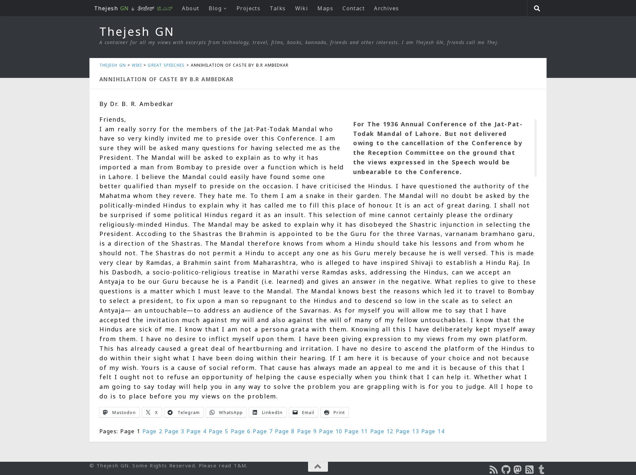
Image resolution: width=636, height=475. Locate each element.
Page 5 (219, 431)
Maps (325, 8)
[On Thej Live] (542, 469)
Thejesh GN (136, 31)
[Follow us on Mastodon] (518, 469)
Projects (249, 8)
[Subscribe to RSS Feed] (530, 469)
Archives (386, 8)
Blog (215, 8)
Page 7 (263, 431)
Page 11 (356, 431)
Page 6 (241, 431)
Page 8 (285, 431)
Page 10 (330, 431)
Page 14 (433, 431)
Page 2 (152, 431)
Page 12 (382, 431)
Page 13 (407, 431)
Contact (354, 8)
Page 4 (196, 431)
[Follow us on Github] (506, 469)
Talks (278, 8)
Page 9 (307, 431)
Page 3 (175, 431)
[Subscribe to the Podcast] (494, 469)
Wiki (301, 8)
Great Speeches (166, 65)
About (190, 8)
